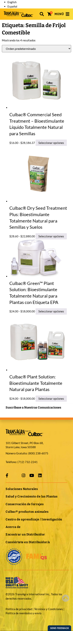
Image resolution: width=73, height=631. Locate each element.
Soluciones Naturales (22, 489)
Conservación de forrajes (25, 504)
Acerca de (13, 527)
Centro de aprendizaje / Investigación (34, 519)
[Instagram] (23, 475)
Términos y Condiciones (48, 609)
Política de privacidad (19, 609)
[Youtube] (32, 475)
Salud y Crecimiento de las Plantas (31, 496)
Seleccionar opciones (51, 142)
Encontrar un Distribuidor (25, 534)
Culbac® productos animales (27, 511)
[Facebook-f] (7, 475)
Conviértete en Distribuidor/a (28, 542)
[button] (41, 14)
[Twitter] (15, 475)
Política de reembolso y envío (23, 613)
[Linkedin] (40, 475)
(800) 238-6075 (38, 453)
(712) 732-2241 (27, 462)
